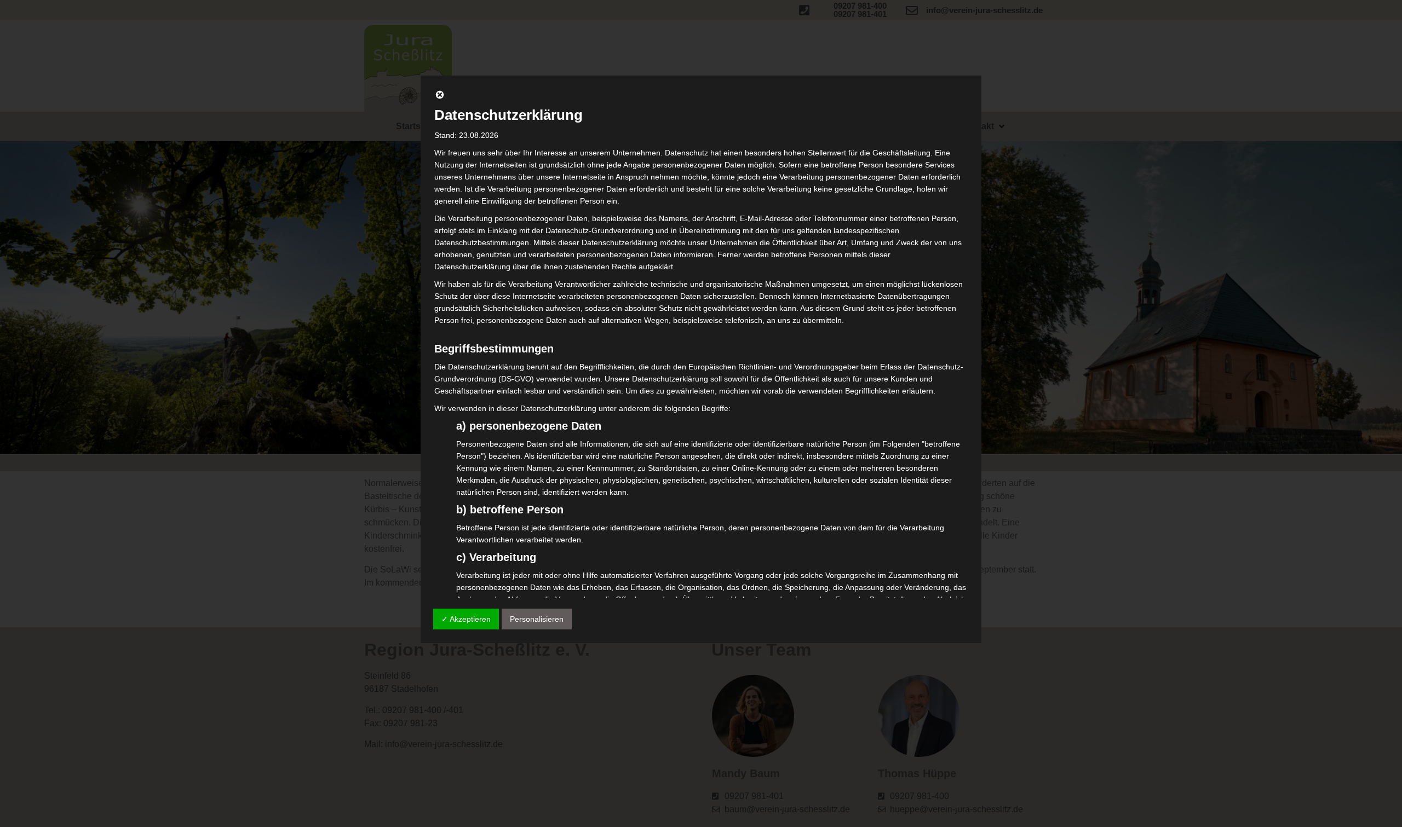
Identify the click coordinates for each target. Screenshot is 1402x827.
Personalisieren (537, 619)
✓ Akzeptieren (466, 619)
